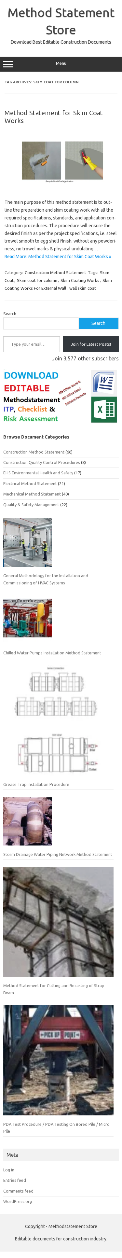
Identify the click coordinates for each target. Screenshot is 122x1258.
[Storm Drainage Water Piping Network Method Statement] (27, 824)
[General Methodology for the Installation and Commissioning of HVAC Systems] (27, 545)
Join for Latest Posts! (91, 344)
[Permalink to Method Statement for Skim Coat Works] (61, 188)
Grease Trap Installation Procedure (36, 784)
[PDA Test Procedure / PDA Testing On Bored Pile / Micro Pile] (58, 1063)
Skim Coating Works (80, 280)
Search (9, 313)
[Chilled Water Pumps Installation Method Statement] (27, 622)
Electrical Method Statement (30, 483)
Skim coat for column (37, 280)
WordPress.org (17, 1201)
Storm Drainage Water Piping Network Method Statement (57, 854)
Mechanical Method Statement (32, 494)
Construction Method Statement (55, 272)
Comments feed (18, 1191)
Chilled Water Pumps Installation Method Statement (52, 652)
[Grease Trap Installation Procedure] (58, 723)
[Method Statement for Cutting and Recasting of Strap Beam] (58, 924)
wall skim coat (82, 288)
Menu (61, 63)
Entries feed (14, 1180)
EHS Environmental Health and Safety (38, 472)
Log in (8, 1169)
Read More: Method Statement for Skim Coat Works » (58, 256)
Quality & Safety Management (31, 504)
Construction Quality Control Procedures (41, 462)
